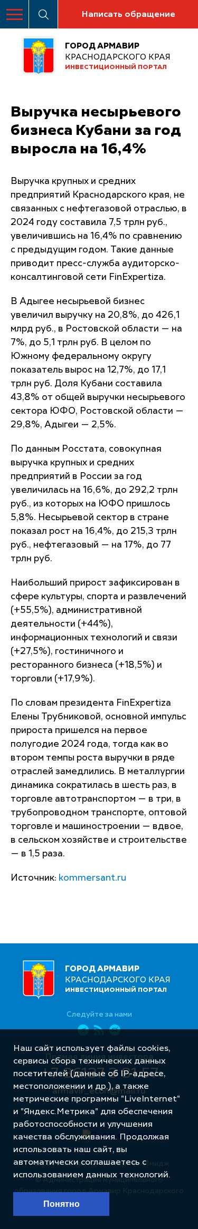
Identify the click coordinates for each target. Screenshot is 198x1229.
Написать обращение (128, 15)
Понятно (61, 1203)
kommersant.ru (92, 878)
